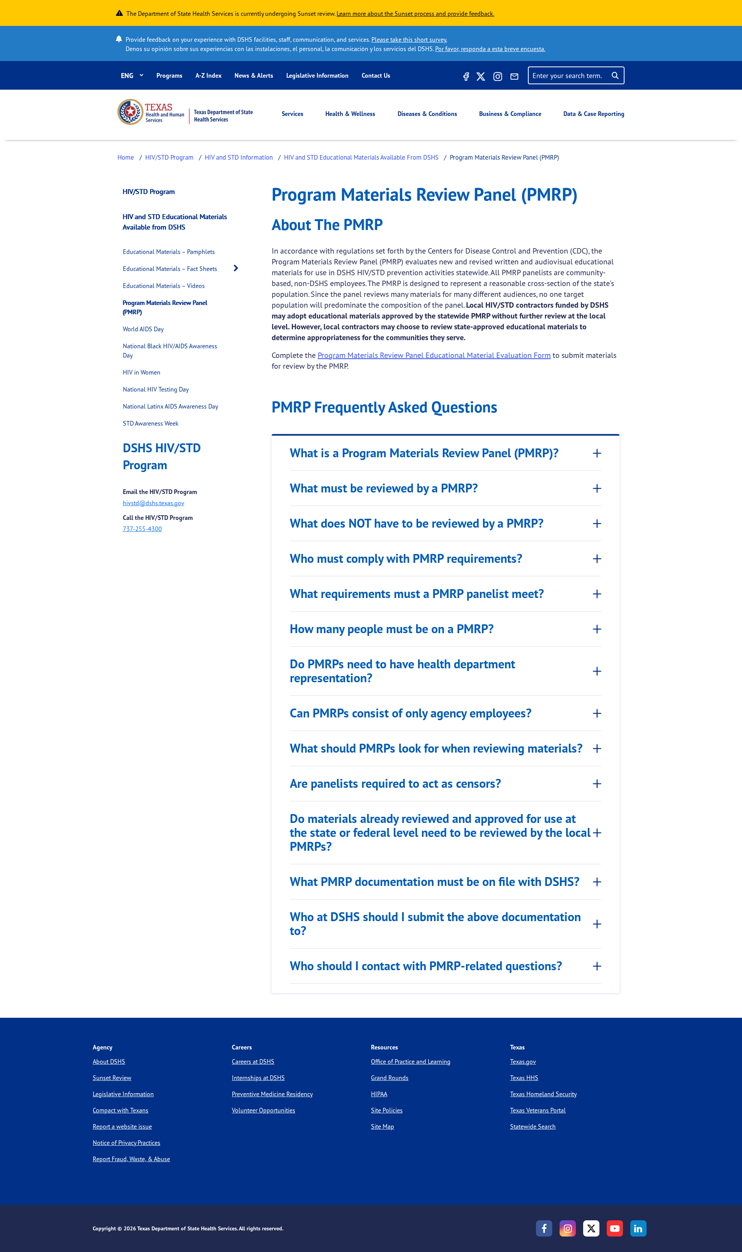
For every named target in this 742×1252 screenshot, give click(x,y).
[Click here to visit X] (480, 77)
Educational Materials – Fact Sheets (170, 269)
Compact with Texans (120, 1110)
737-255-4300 (142, 529)
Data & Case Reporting (594, 114)
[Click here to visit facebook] (465, 77)
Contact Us (376, 75)
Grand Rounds (389, 1078)
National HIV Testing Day (156, 389)
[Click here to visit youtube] (615, 1228)
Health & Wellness (350, 114)
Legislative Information (317, 75)
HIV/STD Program (169, 157)
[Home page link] (185, 112)
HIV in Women (141, 372)
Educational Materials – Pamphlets (169, 252)
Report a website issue (122, 1126)
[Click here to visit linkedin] (638, 1228)
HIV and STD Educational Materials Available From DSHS (361, 157)
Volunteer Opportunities (263, 1110)
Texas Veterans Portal (538, 1110)
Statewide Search (533, 1126)
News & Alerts (254, 75)
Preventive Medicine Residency (272, 1094)
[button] (238, 268)
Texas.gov (523, 1061)
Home (125, 157)
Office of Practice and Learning (411, 1061)
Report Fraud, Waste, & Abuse (131, 1159)
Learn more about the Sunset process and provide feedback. (415, 13)
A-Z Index (208, 75)
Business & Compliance (510, 114)
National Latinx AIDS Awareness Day (170, 406)
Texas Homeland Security (543, 1094)
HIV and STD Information (239, 157)
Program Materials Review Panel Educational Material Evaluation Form (434, 355)
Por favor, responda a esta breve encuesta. (490, 49)
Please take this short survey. (409, 39)
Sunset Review (112, 1078)
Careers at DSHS (253, 1061)
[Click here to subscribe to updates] (514, 77)
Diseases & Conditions (427, 114)
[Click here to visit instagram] (497, 77)
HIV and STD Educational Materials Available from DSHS (175, 221)
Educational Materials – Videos (164, 286)
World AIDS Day (143, 329)
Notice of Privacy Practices (126, 1142)
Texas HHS (524, 1078)
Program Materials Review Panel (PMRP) (165, 307)
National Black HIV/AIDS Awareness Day (170, 350)
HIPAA (379, 1094)
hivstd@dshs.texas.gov (153, 503)
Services (292, 114)
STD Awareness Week (151, 423)
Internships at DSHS (258, 1078)
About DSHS (109, 1061)
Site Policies (387, 1110)
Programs (169, 75)
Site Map (382, 1126)
